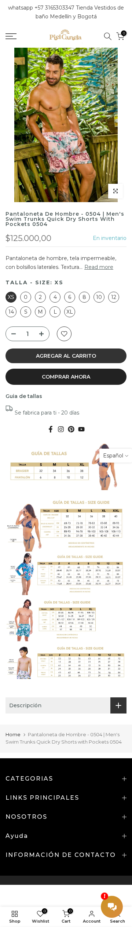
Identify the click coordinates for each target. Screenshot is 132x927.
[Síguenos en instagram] (61, 429)
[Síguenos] (71, 429)
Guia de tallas (24, 396)
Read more (98, 267)
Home (13, 734)
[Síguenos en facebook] (50, 429)
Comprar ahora (66, 376)
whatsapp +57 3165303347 (42, 7)
